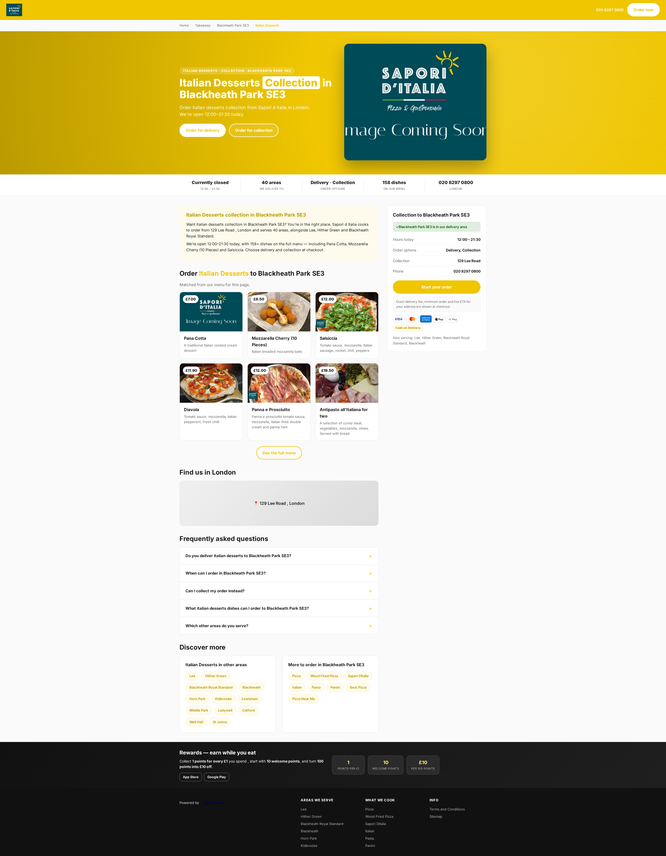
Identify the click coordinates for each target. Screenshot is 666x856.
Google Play (216, 777)
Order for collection (253, 130)
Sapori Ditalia (358, 676)
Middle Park (198, 710)
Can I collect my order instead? (215, 590)
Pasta (316, 687)
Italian (297, 687)
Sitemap (436, 816)
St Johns (220, 722)
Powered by (189, 803)
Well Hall (196, 722)
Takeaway (202, 25)
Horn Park (197, 699)
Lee (192, 676)
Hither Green (215, 676)
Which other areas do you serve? (216, 625)
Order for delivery (203, 130)
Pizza (296, 676)
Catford (248, 710)
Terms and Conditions (447, 809)
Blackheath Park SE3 (233, 25)
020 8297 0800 (610, 10)
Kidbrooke (223, 699)
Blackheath (251, 687)
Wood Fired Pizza (324, 676)
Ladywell (225, 710)
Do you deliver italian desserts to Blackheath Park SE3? (238, 555)
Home (184, 25)
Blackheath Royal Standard (211, 687)
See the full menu (279, 452)
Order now (643, 9)
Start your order (436, 287)
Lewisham (250, 699)
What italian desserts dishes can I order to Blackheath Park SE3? (247, 608)
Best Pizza (358, 687)
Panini (335, 687)
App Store (190, 777)
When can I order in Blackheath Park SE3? (225, 573)
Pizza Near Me (303, 699)
